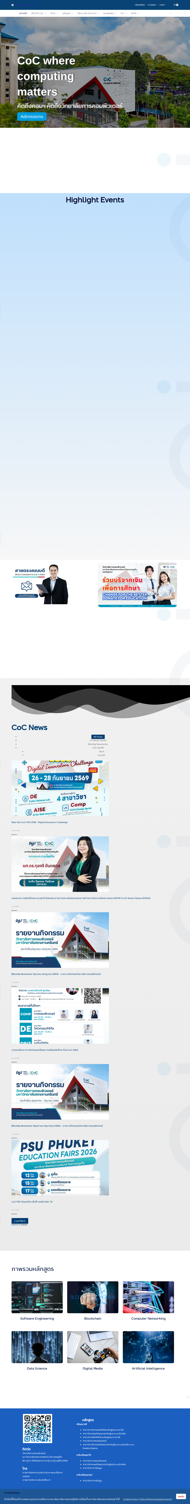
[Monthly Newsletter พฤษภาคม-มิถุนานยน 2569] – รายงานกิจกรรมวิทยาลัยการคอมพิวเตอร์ (57, 1126)
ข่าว (122, 13)
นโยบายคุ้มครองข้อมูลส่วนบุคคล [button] (156, 1499)
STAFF (162, 4)
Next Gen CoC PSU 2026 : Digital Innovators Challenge (40, 822)
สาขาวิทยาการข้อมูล (92, 1468)
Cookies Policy (131, 1499)
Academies (108, 13)
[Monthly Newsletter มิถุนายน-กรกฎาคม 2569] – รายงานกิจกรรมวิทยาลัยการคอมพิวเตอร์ (56, 974)
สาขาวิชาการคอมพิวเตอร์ (94, 1440)
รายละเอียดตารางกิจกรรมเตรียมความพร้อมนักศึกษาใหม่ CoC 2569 (45, 1050)
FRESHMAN (140, 4)
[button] (44, 13)
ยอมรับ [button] (181, 1496)
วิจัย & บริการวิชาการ (87, 13)
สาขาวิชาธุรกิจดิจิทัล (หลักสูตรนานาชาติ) (101, 1437)
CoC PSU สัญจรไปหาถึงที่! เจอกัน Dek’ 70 (32, 1201)
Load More (19, 1221)
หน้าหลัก (23, 13)
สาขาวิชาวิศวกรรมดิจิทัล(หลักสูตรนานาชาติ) (103, 1429)
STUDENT (152, 4)
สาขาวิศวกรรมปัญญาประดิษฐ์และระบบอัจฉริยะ (104, 1433)
